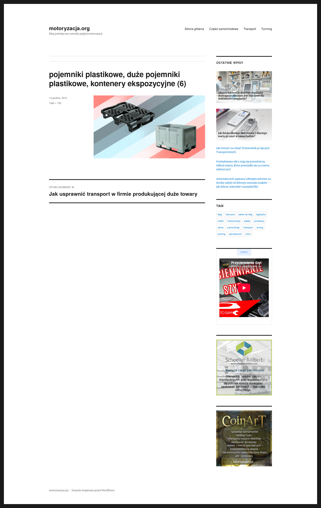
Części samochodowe (223, 29)
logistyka (261, 214)
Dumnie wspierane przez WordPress (93, 490)
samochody (233, 227)
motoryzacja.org (69, 28)
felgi (220, 214)
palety (247, 221)
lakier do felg (245, 214)
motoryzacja (233, 221)
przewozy (259, 221)
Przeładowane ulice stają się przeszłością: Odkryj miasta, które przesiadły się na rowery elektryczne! (242, 165)
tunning (221, 234)
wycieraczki (235, 234)
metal (220, 221)
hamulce (230, 214)
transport (248, 227)
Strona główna (194, 29)
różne (220, 227)
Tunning (266, 29)
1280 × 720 (55, 103)
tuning (260, 227)
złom (248, 234)
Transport (250, 29)
